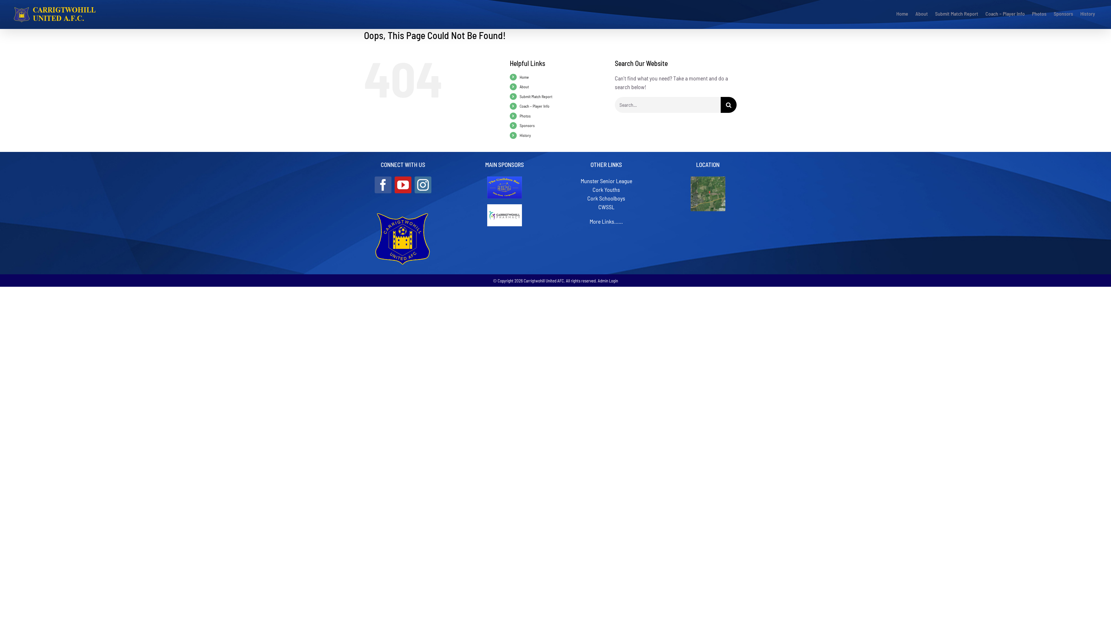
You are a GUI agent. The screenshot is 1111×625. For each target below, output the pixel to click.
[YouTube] (403, 185)
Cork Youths (606, 189)
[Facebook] (383, 185)
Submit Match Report (536, 96)
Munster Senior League (606, 180)
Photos (525, 115)
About (524, 86)
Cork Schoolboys (606, 198)
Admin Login (608, 280)
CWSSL (606, 206)
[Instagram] (423, 185)
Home (524, 77)
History (525, 135)
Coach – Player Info (534, 106)
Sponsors (527, 125)
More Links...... (606, 221)
